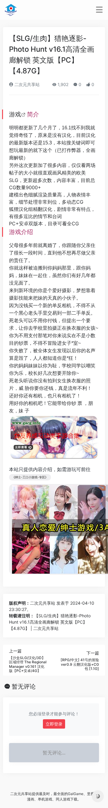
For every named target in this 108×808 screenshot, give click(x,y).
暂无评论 (24, 686)
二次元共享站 (26, 84)
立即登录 (54, 723)
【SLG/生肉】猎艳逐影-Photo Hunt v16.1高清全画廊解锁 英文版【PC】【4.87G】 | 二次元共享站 (50, 622)
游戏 (15, 114)
